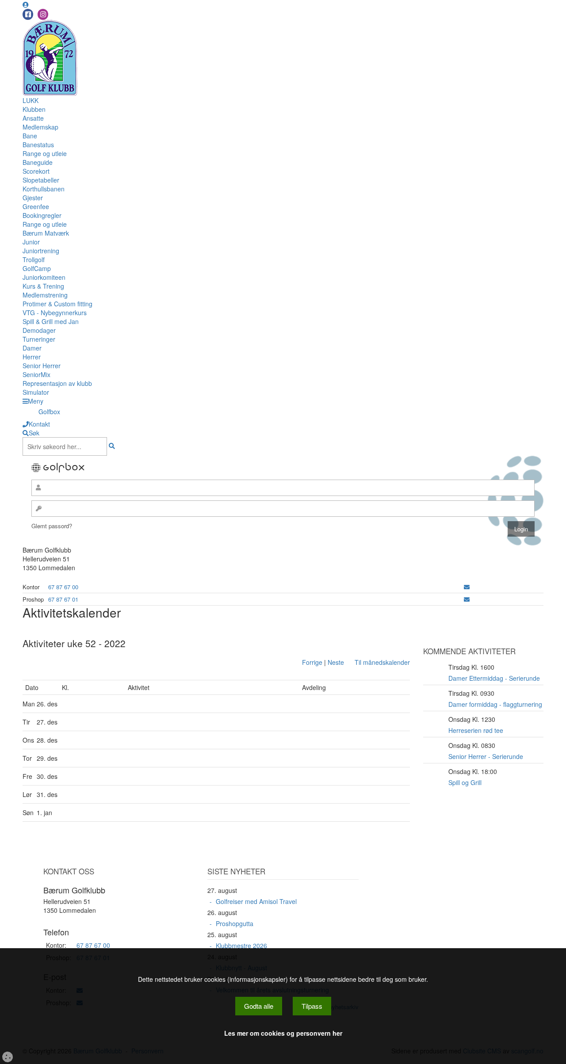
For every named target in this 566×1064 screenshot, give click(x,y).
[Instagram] (43, 14)
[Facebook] (28, 14)
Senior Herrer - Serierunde (485, 756)
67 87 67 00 (63, 587)
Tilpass (312, 1006)
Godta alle (258, 1006)
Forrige (312, 662)
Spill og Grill (465, 782)
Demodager (39, 330)
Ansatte (33, 118)
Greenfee (36, 206)
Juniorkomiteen (44, 277)
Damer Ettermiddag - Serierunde (494, 678)
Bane (30, 135)
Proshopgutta (234, 923)
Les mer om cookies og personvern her (283, 1033)
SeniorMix (36, 374)
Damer (32, 347)
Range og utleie (45, 153)
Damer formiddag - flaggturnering (495, 704)
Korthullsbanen (44, 188)
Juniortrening (41, 250)
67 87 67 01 (63, 599)
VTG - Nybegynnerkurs (55, 312)
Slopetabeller (41, 179)
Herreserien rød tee (475, 730)
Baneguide (38, 162)
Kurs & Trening (43, 286)
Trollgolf (34, 259)
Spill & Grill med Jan (51, 321)
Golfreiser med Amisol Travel (256, 901)
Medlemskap (40, 126)
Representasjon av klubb (57, 383)
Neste (336, 662)
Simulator (36, 392)
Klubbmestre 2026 (241, 945)
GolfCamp (37, 268)
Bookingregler (42, 215)
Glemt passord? (51, 526)
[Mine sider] (26, 4)
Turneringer (39, 339)
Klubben (34, 109)
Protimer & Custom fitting (57, 303)
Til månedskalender (382, 662)
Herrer (32, 356)
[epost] (467, 587)
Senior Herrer (42, 365)
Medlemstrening (45, 294)
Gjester (33, 197)
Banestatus (38, 144)
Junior (31, 241)
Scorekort (36, 171)
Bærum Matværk (46, 233)
